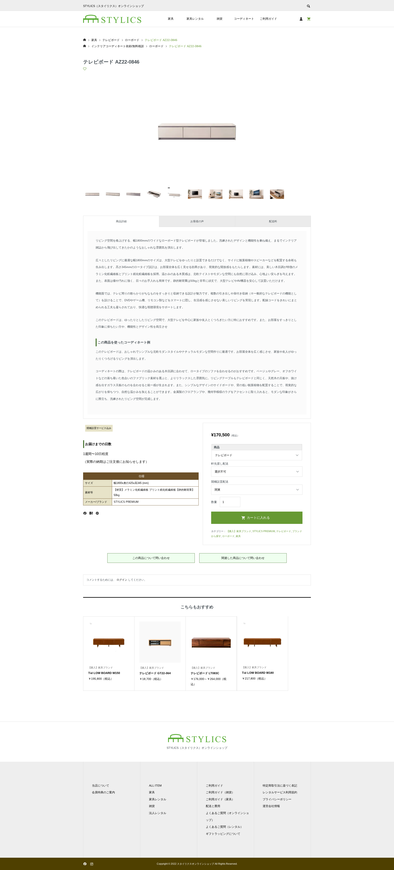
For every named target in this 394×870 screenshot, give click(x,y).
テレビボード (283, 531)
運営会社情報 (271, 806)
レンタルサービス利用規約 (280, 792)
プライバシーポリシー (277, 799)
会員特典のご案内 (103, 792)
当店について (100, 785)
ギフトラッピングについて (223, 833)
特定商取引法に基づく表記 (280, 785)
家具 (171, 18)
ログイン (122, 579)
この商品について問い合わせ (151, 558)
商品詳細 (121, 221)
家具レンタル (195, 18)
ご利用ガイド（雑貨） (220, 792)
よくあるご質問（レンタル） (224, 826)
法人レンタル (157, 813)
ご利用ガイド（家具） (220, 799)
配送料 (273, 221)
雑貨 (219, 18)
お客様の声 (197, 221)
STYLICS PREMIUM (263, 531)
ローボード (228, 536)
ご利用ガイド (268, 18)
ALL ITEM (155, 785)
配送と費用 (213, 806)
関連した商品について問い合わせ (243, 558)
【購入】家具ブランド (239, 531)
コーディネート (244, 18)
